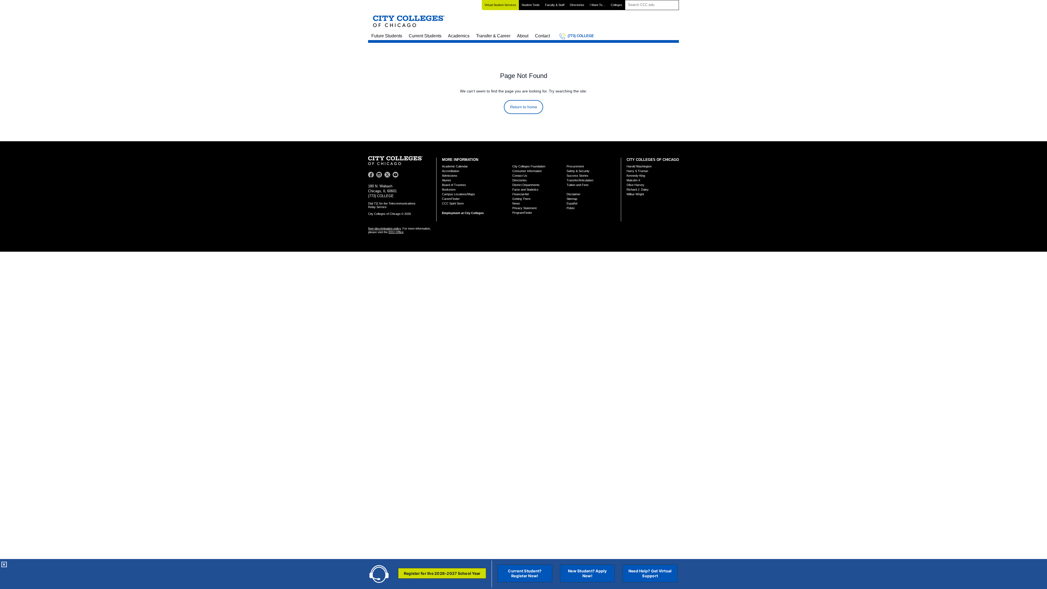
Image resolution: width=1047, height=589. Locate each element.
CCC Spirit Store (453, 203)
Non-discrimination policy (384, 228)
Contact (542, 36)
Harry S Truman (637, 171)
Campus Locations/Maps (458, 194)
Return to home (523, 107)
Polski (570, 208)
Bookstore (449, 189)
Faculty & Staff (554, 5)
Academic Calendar (455, 166)
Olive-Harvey (635, 185)
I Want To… (597, 5)
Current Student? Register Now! (524, 573)
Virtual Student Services (500, 5)
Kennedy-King (636, 175)
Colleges (616, 5)
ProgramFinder (522, 212)
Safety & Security (578, 171)
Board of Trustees (454, 185)
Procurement (575, 166)
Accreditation (450, 171)
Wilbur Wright (635, 194)
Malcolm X (633, 180)
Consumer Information (527, 171)
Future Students (386, 36)
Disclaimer (573, 194)
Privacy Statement (524, 208)
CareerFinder (451, 198)
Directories (577, 5)
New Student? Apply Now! (587, 573)
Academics (459, 36)
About (522, 36)
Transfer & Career (493, 36)
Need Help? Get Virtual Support (650, 573)
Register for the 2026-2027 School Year (442, 573)
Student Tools (531, 5)
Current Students (425, 36)
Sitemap (572, 198)
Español (572, 203)
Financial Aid (520, 194)
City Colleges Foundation (528, 166)
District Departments (526, 185)
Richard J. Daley (638, 189)
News (516, 203)
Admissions (449, 175)
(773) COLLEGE (581, 36)
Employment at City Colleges (463, 213)
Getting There (521, 198)
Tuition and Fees (578, 185)
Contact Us (519, 175)
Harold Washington (639, 166)
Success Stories (577, 175)
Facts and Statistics (525, 189)
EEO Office (396, 232)
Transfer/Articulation (580, 180)
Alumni (446, 180)
